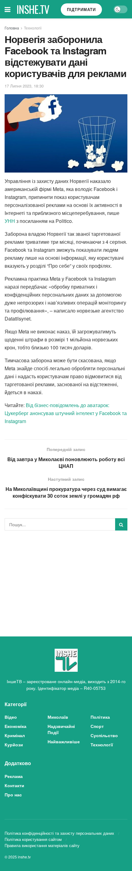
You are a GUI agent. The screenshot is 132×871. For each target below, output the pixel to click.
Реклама (14, 776)
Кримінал (15, 735)
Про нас (13, 794)
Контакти (14, 785)
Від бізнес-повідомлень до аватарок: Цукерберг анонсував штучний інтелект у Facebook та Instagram (66, 413)
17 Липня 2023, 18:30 (24, 86)
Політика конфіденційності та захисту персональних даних (59, 833)
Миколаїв (58, 717)
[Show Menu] (7, 9)
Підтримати (81, 9)
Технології (32, 27)
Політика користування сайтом (33, 839)
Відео (11, 717)
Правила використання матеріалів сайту (42, 845)
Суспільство (104, 735)
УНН (10, 220)
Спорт (97, 726)
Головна (12, 27)
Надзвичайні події (61, 729)
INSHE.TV (33, 9)
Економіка (15, 726)
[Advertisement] (66, 578)
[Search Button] (121, 524)
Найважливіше (64, 741)
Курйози (14, 744)
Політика (100, 717)
